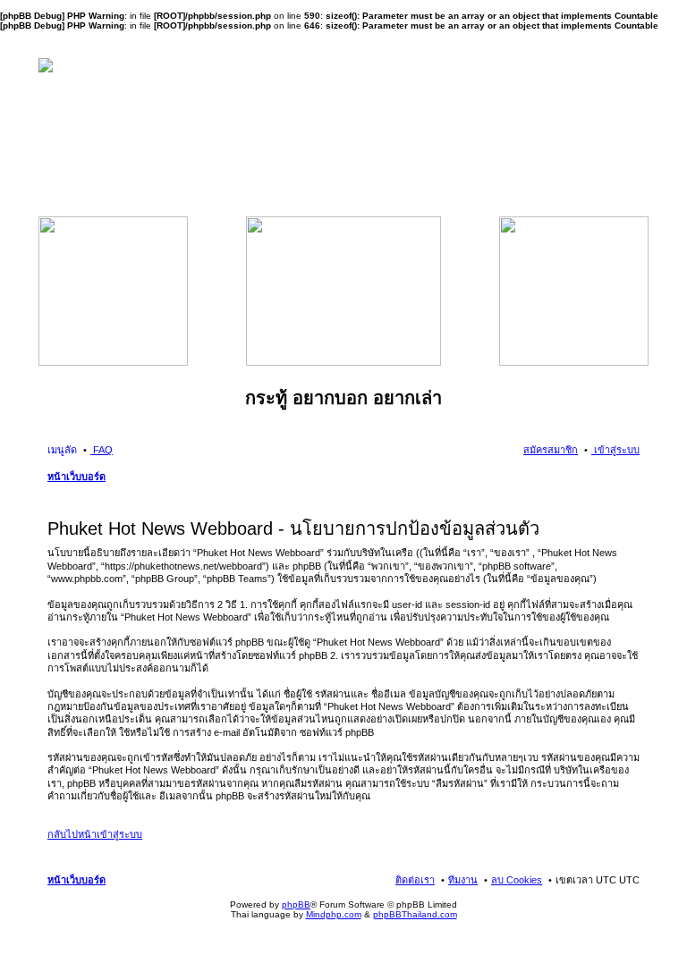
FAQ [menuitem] (101, 449)
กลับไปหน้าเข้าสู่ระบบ (94, 834)
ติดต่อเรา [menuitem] (415, 880)
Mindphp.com (333, 914)
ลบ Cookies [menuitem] (516, 880)
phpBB (296, 904)
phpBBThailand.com (415, 914)
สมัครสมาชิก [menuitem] (550, 449)
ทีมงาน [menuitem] (463, 880)
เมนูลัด (62, 449)
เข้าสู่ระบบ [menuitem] (615, 449)
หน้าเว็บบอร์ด (76, 476)
